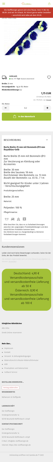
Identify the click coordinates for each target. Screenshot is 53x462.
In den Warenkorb (26, 116)
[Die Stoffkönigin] (26, 3)
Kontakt (7, 352)
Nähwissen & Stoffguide (11, 397)
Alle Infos (5, 328)
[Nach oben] (46, 458)
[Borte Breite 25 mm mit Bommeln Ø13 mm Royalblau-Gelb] (26, 38)
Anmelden (12, 261)
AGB (5, 364)
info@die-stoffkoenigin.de (18, 441)
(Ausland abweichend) (27, 79)
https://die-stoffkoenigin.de (20, 445)
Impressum (8, 348)
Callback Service (10, 372)
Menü (3, 3)
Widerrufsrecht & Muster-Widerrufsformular (21, 360)
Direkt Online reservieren (12, 333)
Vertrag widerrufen (10, 388)
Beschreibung (12, 139)
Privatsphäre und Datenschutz (16, 368)
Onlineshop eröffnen (17, 455)
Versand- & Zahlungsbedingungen (17, 356)
